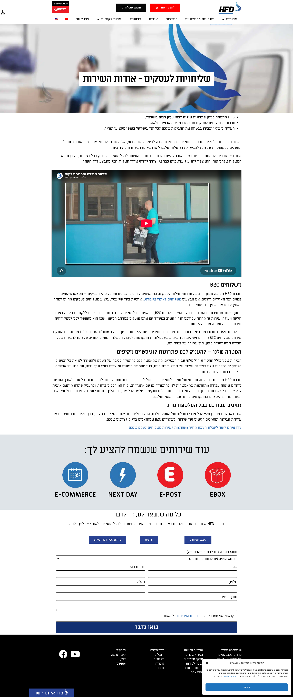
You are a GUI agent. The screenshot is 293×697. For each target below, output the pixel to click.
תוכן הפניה (229, 597)
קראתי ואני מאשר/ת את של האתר (198, 616)
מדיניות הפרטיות (229, 676)
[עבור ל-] (66, 19)
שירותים (232, 19)
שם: (234, 567)
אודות (153, 19)
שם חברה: (137, 567)
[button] (207, 663)
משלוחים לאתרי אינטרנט (162, 299)
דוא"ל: (140, 582)
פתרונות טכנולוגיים (199, 19)
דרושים (135, 19)
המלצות (171, 19)
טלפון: (232, 582)
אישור (247, 687)
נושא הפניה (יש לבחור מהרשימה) (212, 552)
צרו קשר (82, 19)
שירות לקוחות (111, 19)
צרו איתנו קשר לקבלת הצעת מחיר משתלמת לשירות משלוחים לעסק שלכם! (184, 427)
